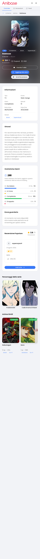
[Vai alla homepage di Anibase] (9, 3)
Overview (7, 8)
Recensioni (19, 8)
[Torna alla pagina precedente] (3, 13)
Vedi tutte (18, 267)
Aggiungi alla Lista (21, 72)
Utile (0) (13, 259)
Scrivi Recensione (21, 77)
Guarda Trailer (21, 67)
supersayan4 (17, 243)
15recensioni (5, 62)
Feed (30, 8)
